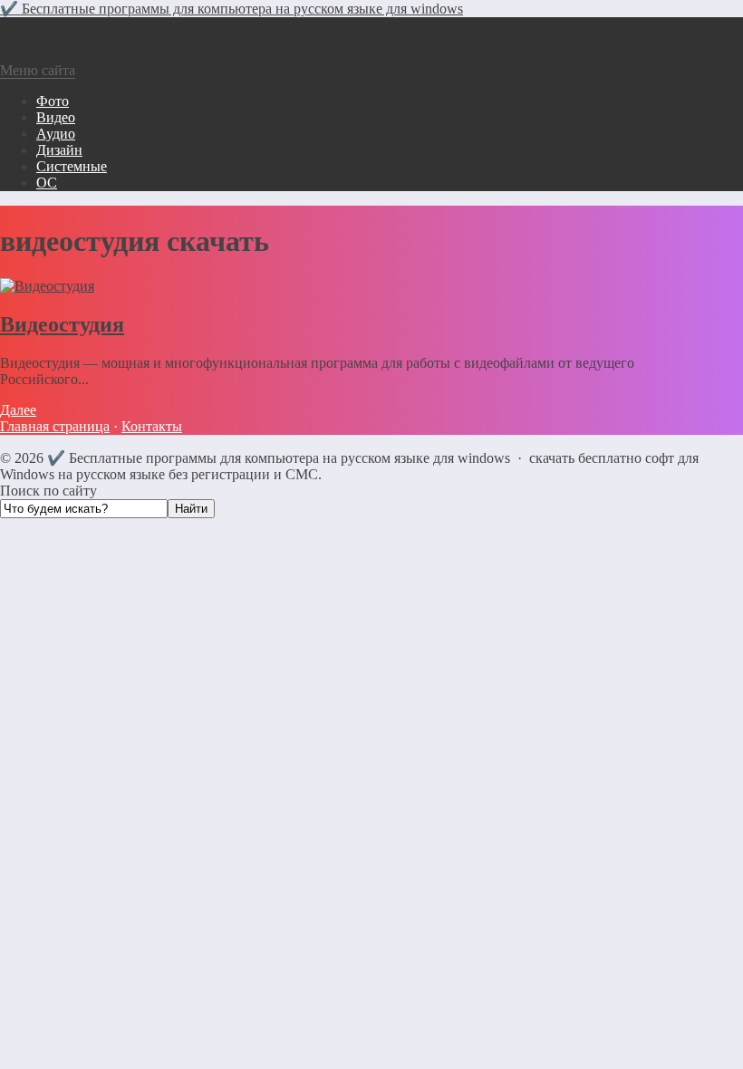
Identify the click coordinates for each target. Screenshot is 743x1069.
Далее (18, 410)
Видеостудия (62, 324)
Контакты (151, 426)
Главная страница (55, 426)
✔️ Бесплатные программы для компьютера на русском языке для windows (231, 8)
